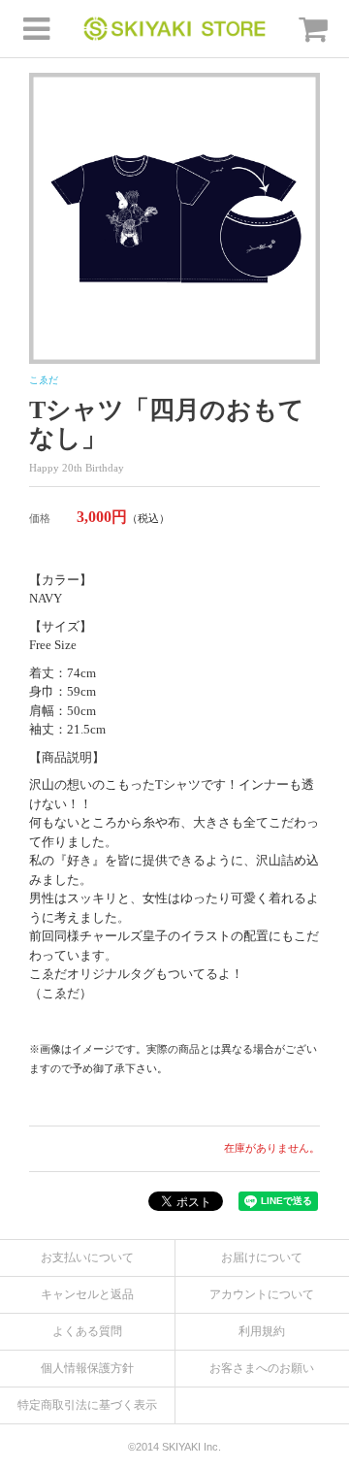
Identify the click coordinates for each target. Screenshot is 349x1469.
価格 (39, 518)
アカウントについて (261, 1294)
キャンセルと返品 (87, 1294)
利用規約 (261, 1331)
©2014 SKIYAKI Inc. (174, 1447)
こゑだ (43, 380)
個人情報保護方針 (87, 1368)
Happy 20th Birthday (76, 467)
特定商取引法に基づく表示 (87, 1405)
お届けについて (261, 1257)
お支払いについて (87, 1257)
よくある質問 (87, 1331)
